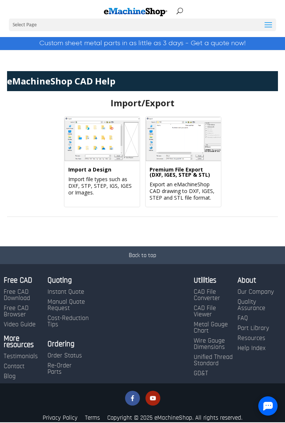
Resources (251, 338)
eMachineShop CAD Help (61, 81)
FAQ (243, 318)
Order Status (65, 355)
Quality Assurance (251, 305)
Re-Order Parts (60, 368)
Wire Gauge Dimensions (209, 343)
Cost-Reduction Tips (68, 321)
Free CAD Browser (16, 311)
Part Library (253, 328)
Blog (10, 376)
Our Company (256, 292)
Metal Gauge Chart (211, 327)
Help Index (251, 348)
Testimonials (21, 356)
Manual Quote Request (66, 305)
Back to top (142, 255)
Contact (14, 366)
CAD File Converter (207, 295)
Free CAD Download (17, 295)
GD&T (201, 373)
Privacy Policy (60, 417)
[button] (132, 398)
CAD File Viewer (205, 311)
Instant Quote (66, 292)
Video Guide (20, 324)
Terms (92, 417)
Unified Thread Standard (213, 360)
